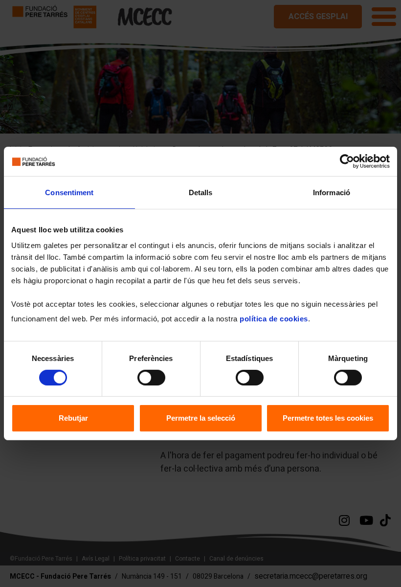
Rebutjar (73, 418)
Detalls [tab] (201, 192)
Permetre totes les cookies (328, 418)
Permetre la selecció (200, 418)
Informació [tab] (331, 192)
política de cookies (274, 318)
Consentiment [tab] (69, 192)
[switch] (151, 377)
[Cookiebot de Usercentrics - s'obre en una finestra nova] (347, 161)
